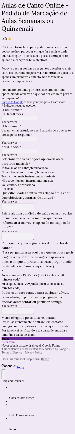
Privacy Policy (33, 352)
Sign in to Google (12, 102)
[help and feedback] (3, 374)
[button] (37, 338)
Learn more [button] (58, 102)
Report (45, 359)
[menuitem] (41, 393)
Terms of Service (12, 352)
